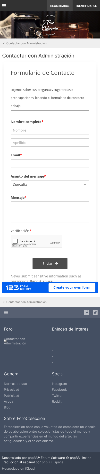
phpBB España (52, 462)
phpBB (33, 458)
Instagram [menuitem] (59, 384)
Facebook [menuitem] (59, 389)
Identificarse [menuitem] (86, 6)
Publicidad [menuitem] (11, 396)
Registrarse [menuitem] (59, 6)
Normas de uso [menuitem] (15, 384)
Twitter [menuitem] (57, 396)
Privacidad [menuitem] (11, 389)
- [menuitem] (52, 339)
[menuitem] (26, 341)
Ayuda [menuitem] (8, 401)
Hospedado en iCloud (18, 468)
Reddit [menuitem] (57, 401)
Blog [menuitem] (7, 407)
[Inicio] (50, 25)
